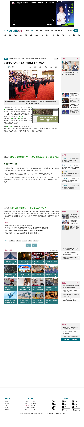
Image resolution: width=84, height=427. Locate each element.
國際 (10, 35)
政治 (5, 35)
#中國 (5, 240)
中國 (26, 35)
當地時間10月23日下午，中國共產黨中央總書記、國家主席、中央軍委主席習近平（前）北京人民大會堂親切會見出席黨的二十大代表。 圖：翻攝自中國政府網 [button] (31, 102)
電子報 (6, 407)
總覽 (27, 30)
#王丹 (30, 240)
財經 (15, 35)
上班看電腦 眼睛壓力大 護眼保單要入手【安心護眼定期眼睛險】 (24, 289)
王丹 (12, 118)
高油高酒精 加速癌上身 (38, 274)
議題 (52, 30)
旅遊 (58, 35)
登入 (76, 30)
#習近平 (25, 240)
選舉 (74, 35)
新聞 (32, 30)
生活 (31, 35)
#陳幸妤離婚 (58, 30)
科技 (52, 35)
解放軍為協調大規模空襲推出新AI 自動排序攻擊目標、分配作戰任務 (10, 301)
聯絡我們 (27, 403)
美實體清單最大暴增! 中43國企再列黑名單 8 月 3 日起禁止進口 (51, 275)
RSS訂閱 (33, 401)
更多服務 (30, 398)
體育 (47, 35)
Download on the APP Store (76, 409)
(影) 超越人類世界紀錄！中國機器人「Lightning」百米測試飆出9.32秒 (10, 288)
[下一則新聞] (57, 59)
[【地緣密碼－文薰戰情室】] (65, 14)
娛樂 (37, 35)
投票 (6, 405)
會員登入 (27, 409)
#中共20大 (12, 240)
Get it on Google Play (66, 409)
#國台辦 (19, 240)
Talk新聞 (47, 30)
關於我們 (27, 401)
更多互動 (7, 398)
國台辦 (21, 116)
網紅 (42, 35)
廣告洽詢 (33, 409)
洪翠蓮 (8, 66)
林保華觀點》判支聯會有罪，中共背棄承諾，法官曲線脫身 (24, 262)
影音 (79, 35)
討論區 (41, 30)
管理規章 (33, 407)
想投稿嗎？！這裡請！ (70, 339)
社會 (21, 35)
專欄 (68, 35)
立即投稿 (27, 405)
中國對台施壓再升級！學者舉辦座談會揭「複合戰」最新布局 (51, 288)
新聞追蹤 (7, 409)
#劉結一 (36, 240)
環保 (63, 35)
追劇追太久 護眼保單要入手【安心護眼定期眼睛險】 (38, 289)
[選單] (4, 30)
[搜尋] (79, 30)
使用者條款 (33, 403)
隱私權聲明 (33, 405)
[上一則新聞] (55, 59)
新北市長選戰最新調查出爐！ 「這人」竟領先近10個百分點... (28, 208)
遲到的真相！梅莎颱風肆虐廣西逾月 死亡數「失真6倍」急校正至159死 (24, 301)
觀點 (37, 30)
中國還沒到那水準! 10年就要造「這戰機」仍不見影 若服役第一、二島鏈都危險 (10, 262)
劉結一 (20, 118)
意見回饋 (27, 407)
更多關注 (66, 398)
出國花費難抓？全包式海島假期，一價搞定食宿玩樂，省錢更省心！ (37, 302)
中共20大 (9, 126)
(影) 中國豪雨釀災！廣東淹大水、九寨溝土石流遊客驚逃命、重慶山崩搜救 (10, 275)
